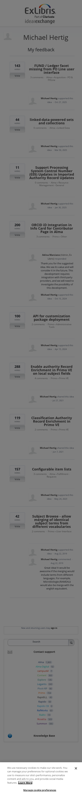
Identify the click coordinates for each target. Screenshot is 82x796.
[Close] (76, 768)
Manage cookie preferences (39, 790)
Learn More (25, 782)
